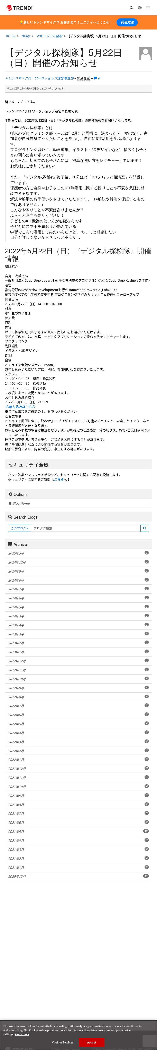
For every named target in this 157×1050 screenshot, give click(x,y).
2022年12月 (77, 660)
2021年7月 (77, 813)
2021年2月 (77, 858)
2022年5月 (77, 723)
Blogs (25, 35)
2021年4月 (77, 840)
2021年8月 (77, 804)
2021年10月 (77, 786)
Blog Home (20, 503)
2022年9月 (77, 687)
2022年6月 (77, 714)
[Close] (150, 1026)
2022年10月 (77, 678)
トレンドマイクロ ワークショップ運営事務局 (39, 78)
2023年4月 (77, 625)
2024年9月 (77, 571)
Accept (91, 1042)
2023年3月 (77, 634)
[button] (144, 528)
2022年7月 (77, 705)
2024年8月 (77, 580)
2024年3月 (77, 615)
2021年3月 (77, 849)
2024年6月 (77, 597)
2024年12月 (77, 562)
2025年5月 (77, 553)
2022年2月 (77, 750)
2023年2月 (77, 642)
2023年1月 (77, 651)
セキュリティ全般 (49, 35)
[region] (78, 1035)
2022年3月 (77, 741)
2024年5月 (77, 606)
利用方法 (127, 22)
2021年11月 (77, 777)
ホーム (10, 35)
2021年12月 (77, 768)
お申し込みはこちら (20, 406)
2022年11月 (77, 669)
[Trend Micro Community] (20, 8)
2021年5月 (77, 831)
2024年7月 (77, 588)
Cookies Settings (62, 1042)
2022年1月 (77, 759)
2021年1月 (77, 867)
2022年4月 (77, 732)
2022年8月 (77, 696)
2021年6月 (77, 822)
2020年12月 (77, 876)
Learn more (22, 1034)
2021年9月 (77, 795)
